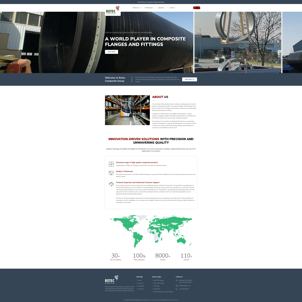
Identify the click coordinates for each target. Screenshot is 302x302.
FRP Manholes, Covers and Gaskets (163, 292)
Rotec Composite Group (153, 300)
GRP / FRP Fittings (159, 283)
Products (136, 8)
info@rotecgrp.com (184, 285)
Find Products (189, 79)
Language (161, 8)
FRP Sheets (157, 289)
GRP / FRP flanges (159, 280)
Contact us (141, 289)
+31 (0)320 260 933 (184, 289)
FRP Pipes (156, 286)
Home (139, 280)
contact (172, 8)
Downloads (148, 8)
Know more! (111, 53)
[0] (194, 8)
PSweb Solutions (173, 300)
